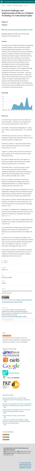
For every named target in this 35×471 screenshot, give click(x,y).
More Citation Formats (8, 319)
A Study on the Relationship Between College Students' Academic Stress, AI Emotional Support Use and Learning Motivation (16, 421)
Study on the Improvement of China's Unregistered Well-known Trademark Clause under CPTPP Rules (17, 404)
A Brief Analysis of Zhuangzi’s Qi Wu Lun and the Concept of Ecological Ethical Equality (16, 410)
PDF (5, 261)
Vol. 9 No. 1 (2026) (17, 5)
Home (3, 5)
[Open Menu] (1, 1)
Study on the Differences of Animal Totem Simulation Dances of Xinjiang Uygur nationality (16, 398)
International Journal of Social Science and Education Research (19, 1)
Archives (9, 5)
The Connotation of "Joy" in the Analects (14, 415)
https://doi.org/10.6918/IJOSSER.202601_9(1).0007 (19, 29)
